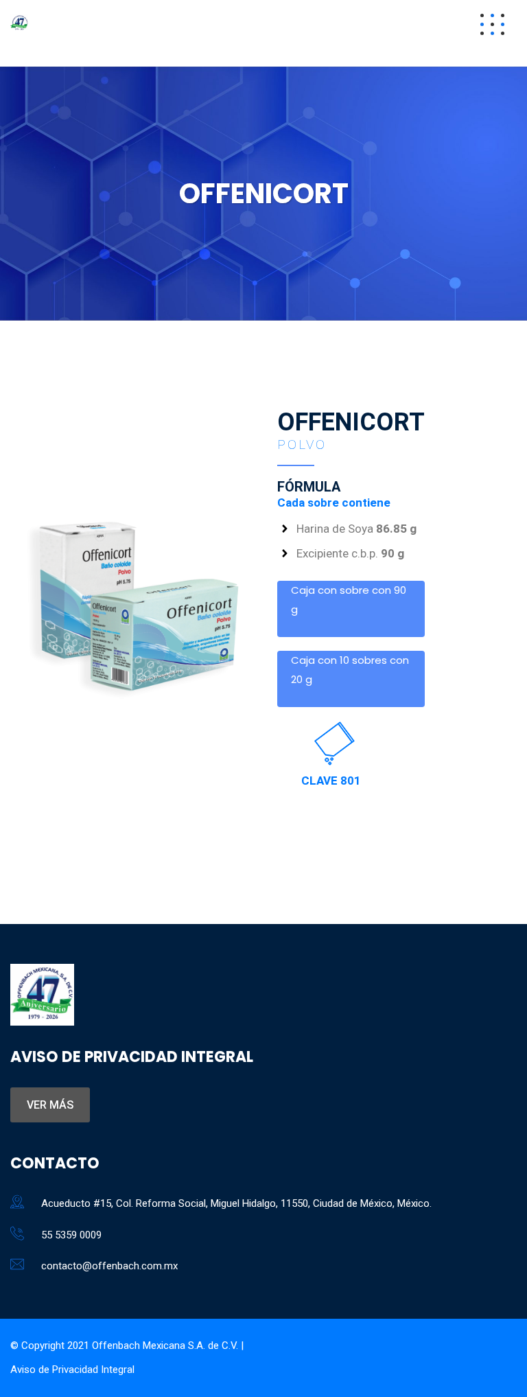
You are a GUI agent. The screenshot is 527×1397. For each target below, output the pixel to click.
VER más (50, 1104)
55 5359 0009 (71, 1235)
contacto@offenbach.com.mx (109, 1266)
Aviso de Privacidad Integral (72, 1369)
